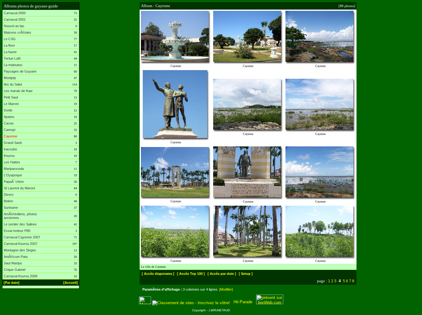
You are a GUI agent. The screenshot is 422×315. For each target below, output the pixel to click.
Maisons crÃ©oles (17, 32)
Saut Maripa (13, 263)
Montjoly (10, 78)
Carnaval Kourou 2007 (20, 244)
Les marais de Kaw (18, 91)
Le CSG (10, 39)
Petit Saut (11, 97)
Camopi (9, 130)
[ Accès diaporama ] (158, 273)
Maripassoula (14, 168)
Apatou (9, 117)
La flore (9, 45)
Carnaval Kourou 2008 (20, 276)
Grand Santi (13, 143)
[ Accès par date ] (222, 273)
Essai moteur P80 (17, 231)
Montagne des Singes (20, 250)
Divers (9, 194)
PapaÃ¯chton (14, 181)
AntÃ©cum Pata (15, 256)
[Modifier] (226, 289)
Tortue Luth (12, 58)
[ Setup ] (246, 273)
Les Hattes (12, 162)
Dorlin (8, 110)
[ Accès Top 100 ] (191, 273)
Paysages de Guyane (20, 71)
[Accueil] (70, 282)
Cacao (9, 123)
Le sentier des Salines (20, 224)
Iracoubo (10, 149)
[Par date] (11, 282)
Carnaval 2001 (15, 19)
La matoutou (13, 65)
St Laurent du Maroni (19, 188)
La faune (10, 52)
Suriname (11, 207)
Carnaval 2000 (15, 13)
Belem (8, 201)
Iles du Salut (13, 84)
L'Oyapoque (13, 175)
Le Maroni (11, 104)
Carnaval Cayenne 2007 (22, 237)
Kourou (9, 156)
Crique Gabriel (14, 269)
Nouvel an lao (14, 26)
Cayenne (10, 136)
